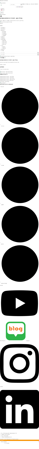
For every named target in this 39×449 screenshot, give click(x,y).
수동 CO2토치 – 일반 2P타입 (4, 81)
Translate (7, 443)
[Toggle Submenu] (5, 39)
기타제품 (7, 20)
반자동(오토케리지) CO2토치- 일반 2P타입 (6, 80)
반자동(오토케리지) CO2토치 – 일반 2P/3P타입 (7, 79)
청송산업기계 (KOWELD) (4, 0)
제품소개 (4, 20)
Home (1, 20)
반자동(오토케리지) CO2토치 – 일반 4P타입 (7, 77)
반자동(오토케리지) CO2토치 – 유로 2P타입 (7, 76)
